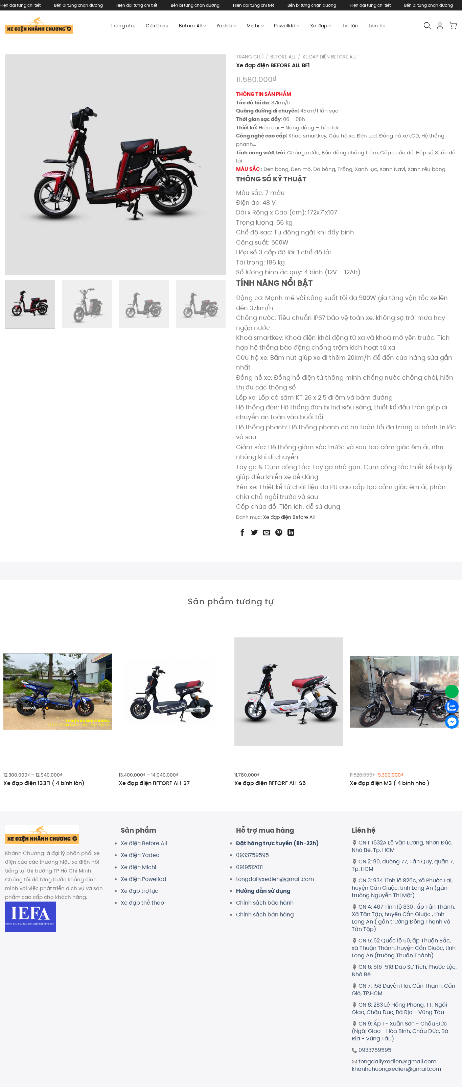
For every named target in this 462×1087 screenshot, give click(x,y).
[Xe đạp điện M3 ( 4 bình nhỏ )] (404, 692)
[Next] (215, 165)
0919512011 (249, 867)
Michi (253, 25)
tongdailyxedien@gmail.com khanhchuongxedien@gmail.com (396, 1065)
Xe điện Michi (138, 867)
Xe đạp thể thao (142, 903)
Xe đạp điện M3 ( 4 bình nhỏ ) (390, 783)
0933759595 (252, 855)
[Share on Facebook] (242, 532)
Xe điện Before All (144, 843)
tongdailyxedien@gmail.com (275, 879)
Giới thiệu (157, 25)
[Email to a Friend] (266, 532)
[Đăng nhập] (440, 25)
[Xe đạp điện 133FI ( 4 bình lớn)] (57, 692)
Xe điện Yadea (140, 855)
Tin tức (350, 25)
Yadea (224, 25)
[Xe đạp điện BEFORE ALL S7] (173, 692)
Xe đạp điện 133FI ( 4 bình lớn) (44, 783)
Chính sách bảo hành (265, 903)
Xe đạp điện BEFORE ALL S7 (154, 783)
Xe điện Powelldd (143, 879)
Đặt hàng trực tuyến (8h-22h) (277, 843)
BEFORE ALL (283, 57)
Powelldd (284, 25)
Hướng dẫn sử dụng (263, 891)
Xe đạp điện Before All (329, 57)
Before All (190, 25)
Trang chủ (123, 25)
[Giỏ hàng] (453, 25)
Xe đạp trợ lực (139, 891)
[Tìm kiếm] (427, 26)
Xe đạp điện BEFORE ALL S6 (270, 783)
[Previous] (16, 165)
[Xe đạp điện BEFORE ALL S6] (288, 692)
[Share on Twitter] (254, 532)
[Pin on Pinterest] (278, 532)
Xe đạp (318, 25)
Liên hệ (377, 25)
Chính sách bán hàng (265, 914)
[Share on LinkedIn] (290, 532)
